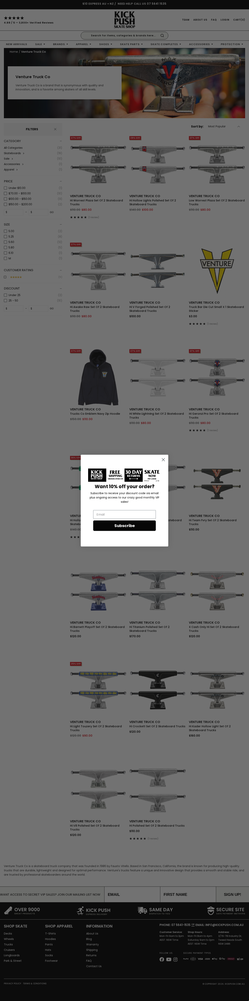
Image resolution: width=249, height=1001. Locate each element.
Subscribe (124, 525)
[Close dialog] (163, 459)
